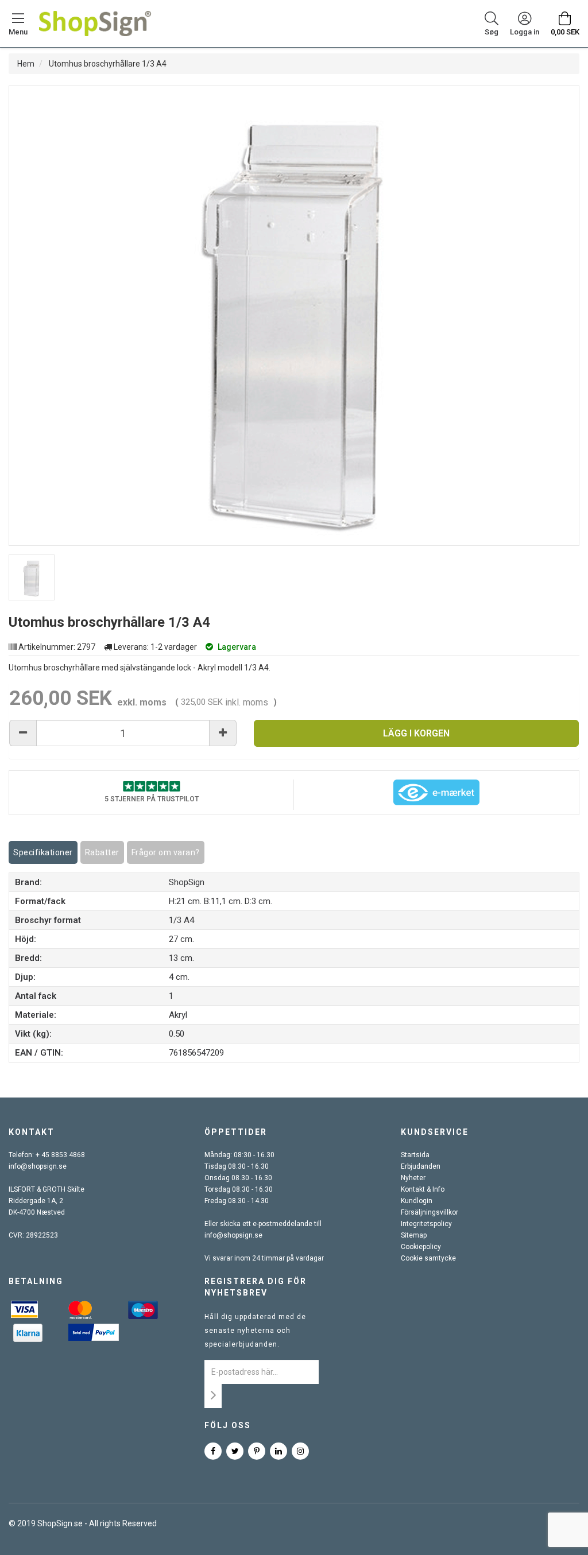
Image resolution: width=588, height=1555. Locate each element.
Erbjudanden (420, 1166)
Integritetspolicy (426, 1224)
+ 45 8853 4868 (60, 1155)
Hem (25, 63)
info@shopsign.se (38, 1166)
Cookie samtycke (428, 1258)
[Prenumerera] (213, 1396)
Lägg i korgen (416, 733)
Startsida (415, 1155)
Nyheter (413, 1178)
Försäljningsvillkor (429, 1212)
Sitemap (414, 1235)
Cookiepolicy (421, 1247)
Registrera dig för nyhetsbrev (255, 1287)
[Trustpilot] (151, 785)
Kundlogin (416, 1201)
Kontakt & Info (422, 1189)
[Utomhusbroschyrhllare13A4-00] (32, 577)
